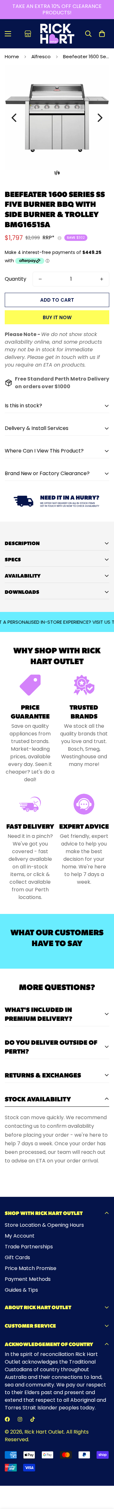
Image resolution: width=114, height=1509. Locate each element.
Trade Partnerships (29, 1246)
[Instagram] (19, 1419)
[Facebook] (7, 1419)
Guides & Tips (21, 1290)
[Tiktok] (32, 1419)
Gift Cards (17, 1257)
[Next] (100, 118)
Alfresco (41, 56)
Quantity (15, 279)
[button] (102, 33)
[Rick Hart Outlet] (57, 33)
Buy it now (57, 317)
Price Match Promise (30, 1268)
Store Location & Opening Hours (44, 1225)
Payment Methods (28, 1279)
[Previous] (14, 118)
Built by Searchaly (57, 1483)
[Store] (28, 34)
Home (12, 56)
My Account (20, 1235)
